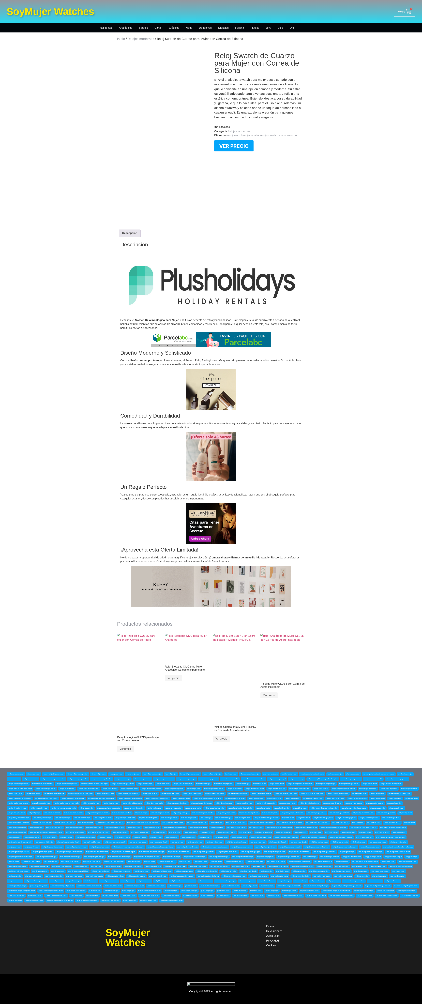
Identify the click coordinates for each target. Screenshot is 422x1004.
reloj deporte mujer (341, 866)
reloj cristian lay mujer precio (207, 871)
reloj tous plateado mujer (103, 818)
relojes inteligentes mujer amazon (130, 798)
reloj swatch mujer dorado (42, 822)
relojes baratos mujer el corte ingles (354, 808)
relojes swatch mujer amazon (278, 135)
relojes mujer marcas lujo (276, 788)
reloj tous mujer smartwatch (125, 818)
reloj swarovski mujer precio (64, 822)
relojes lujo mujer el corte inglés (286, 793)
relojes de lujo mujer (394, 803)
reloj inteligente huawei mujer (70, 857)
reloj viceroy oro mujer (180, 813)
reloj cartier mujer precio (279, 876)
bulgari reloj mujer (258, 895)
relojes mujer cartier (15, 793)
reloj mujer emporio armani (86, 837)
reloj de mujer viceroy (39, 871)
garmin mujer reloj (240, 890)
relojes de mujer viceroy (287, 803)
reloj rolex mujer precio (340, 822)
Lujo (280, 27)
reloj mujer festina (66, 837)
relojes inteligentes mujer (181, 798)
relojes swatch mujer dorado (18, 784)
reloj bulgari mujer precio (109, 881)
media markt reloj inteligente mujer (51, 890)
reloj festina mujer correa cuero (299, 861)
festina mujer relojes (289, 890)
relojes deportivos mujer (224, 803)
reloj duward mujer (388, 861)
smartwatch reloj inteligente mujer (312, 774)
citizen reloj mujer (92, 895)
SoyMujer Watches (50, 11)
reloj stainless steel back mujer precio (110, 822)
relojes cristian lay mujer (39, 808)
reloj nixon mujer (175, 832)
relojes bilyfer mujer (300, 808)
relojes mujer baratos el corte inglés (80, 793)
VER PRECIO (234, 146)
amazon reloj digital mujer (110, 900)
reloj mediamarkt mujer (364, 837)
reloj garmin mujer (134, 861)
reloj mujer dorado (105, 837)
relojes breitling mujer (281, 808)
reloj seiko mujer (216, 822)
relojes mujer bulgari (33, 793)
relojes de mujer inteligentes (309, 803)
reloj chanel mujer (398, 871)
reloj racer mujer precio (54, 827)
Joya (268, 27)
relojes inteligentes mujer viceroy (73, 798)
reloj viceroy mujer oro (269, 813)
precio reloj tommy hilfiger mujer (63, 886)
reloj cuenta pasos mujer (184, 871)
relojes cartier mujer (154, 808)
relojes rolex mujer (243, 784)
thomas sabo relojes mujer (250, 774)
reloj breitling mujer (144, 881)
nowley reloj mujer (267, 886)
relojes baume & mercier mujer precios (324, 808)
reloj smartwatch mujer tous (197, 822)
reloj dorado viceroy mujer (407, 861)
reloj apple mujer (284, 881)
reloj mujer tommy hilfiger (226, 832)
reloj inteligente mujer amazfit (299, 852)
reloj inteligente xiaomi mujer (52, 847)
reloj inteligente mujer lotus (370, 847)
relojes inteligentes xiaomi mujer (399, 793)
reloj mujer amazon (188, 837)
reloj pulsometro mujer (93, 827)
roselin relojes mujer (405, 774)
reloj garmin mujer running (70, 861)
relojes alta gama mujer (17, 813)
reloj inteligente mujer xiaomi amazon (214, 847)
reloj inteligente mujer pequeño (290, 847)
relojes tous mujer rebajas (186, 779)
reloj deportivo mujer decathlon (302, 866)
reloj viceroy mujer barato (386, 813)
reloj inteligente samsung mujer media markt (128, 847)
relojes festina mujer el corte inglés (67, 803)
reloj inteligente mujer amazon (274, 852)
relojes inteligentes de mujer (235, 798)
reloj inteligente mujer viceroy (265, 847)
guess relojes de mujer (189, 890)
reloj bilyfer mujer (161, 881)
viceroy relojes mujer (98, 774)
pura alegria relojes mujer (17, 886)
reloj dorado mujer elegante (61, 866)
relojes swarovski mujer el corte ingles (94, 784)
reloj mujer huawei (50, 837)
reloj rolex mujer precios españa (317, 822)
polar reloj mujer (190, 886)
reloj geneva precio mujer (31, 861)
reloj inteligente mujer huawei (19, 852)
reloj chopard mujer (360, 871)
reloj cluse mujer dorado (248, 871)
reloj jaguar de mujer (32, 847)
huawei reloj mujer (171, 890)
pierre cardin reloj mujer (231, 886)
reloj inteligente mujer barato (227, 852)
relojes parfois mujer (370, 784)
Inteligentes (105, 27)
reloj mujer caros (156, 837)
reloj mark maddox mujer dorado (68, 842)
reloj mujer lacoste (399, 832)
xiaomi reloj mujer (34, 774)
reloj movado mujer (221, 837)
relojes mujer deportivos (389, 788)
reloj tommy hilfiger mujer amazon (266, 818)
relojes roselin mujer (203, 784)
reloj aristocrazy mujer (246, 881)
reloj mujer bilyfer (172, 837)
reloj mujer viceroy (207, 832)
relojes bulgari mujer (263, 808)
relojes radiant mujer (277, 784)
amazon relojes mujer (364, 895)
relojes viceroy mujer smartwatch (53, 779)
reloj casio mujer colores (115, 876)
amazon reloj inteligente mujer (87, 900)
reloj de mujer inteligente (100, 871)
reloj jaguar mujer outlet (398, 842)
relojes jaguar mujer (377, 793)
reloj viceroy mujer (405, 813)
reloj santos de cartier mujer (235, 822)
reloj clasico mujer (282, 871)
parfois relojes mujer (250, 886)
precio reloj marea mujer (113, 886)
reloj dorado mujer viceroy (17, 866)
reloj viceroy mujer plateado (248, 813)
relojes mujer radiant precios (214, 788)
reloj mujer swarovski (283, 832)
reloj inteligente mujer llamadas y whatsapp (398, 847)
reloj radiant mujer (36, 827)
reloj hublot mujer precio (265, 857)
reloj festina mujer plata (255, 861)
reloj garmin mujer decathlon (113, 861)
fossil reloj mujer (255, 890)
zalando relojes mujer (16, 774)
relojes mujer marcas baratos (299, 788)
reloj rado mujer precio (392, 822)
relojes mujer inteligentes (367, 788)
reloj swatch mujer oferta (243, 135)
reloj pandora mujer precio (236, 827)
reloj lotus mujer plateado (277, 842)
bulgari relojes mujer (240, 895)
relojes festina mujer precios (18, 803)
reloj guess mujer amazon (352, 857)
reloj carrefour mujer (397, 876)
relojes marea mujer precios (237, 793)
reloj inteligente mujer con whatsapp (151, 852)
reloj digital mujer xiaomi (133, 866)
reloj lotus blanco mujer (340, 842)
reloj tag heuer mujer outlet (369, 818)
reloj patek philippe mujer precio (174, 827)
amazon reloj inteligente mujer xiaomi (60, 900)
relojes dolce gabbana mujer (132, 803)
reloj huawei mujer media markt (288, 857)
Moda (189, 27)
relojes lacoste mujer (359, 793)
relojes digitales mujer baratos (201, 803)
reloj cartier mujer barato (322, 876)
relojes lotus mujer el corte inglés (312, 793)
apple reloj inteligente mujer (293, 895)
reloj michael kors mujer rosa (261, 837)
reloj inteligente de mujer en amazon (146, 857)
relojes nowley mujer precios (46, 788)
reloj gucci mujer (411, 857)
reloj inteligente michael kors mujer (370, 852)
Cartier (158, 27)
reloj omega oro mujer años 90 (306, 827)
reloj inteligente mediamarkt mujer (398, 852)
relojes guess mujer (292, 798)
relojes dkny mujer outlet (154, 803)
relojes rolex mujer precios (223, 784)
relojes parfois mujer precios (349, 784)
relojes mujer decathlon (409, 788)
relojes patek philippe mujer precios (300, 784)
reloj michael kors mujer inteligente (314, 837)
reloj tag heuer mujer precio (346, 818)
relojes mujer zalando (67, 788)
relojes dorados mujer (111, 803)
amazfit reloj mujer (129, 900)
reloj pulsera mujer (134, 827)
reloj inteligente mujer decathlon (97, 852)
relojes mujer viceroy (110, 788)
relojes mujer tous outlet (129, 788)
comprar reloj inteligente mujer (56, 895)
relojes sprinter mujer (145, 784)
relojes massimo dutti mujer (214, 793)
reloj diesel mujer (258, 866)
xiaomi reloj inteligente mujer (53, 774)
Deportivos (205, 27)
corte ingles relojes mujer (406, 890)
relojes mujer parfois (235, 788)
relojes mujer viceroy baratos (88, 788)
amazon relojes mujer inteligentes (341, 895)
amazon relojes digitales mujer (386, 895)
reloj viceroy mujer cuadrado (339, 813)
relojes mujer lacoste (321, 788)
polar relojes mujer (175, 886)
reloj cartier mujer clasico (300, 876)
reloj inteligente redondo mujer (187, 847)
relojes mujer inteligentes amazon (343, 788)
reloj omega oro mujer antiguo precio (279, 827)
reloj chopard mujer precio (341, 871)
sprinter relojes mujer (289, 774)
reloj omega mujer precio (17, 832)
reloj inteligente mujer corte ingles (123, 852)
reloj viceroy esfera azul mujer (19, 818)
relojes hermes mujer (274, 798)
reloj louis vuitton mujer (215, 842)
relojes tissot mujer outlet (373, 779)
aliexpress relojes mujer (148, 900)
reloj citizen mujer (299, 871)
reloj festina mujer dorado (276, 861)
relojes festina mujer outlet (41, 803)
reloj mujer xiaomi (191, 832)
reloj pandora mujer (255, 827)
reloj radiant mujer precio (17, 827)
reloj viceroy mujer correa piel (363, 813)
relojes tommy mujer (297, 779)
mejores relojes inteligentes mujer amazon (346, 886)
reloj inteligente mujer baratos (204, 852)
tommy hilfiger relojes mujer (189, 774)
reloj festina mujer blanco (323, 861)
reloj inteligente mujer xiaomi (241, 847)
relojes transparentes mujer (164, 779)
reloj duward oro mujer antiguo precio (365, 861)
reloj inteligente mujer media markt (344, 847)
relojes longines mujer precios (338, 793)
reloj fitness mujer (201, 861)
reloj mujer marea (365, 832)
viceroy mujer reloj (133, 774)
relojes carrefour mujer (193, 808)
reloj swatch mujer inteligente (19, 822)
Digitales (223, 27)
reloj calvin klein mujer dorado (36, 881)
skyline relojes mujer (335, 774)
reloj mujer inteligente (32, 837)
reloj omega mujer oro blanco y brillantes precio (46, 832)
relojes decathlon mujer (244, 803)
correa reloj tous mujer (16, 895)
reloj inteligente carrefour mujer (194, 857)
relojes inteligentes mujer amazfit (157, 798)
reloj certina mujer (15, 876)
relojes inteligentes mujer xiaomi (46, 798)
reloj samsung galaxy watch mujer (261, 822)
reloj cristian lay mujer (228, 871)
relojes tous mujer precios (208, 779)
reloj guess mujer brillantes (329, 857)
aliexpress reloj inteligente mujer (172, 900)
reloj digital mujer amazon (219, 866)
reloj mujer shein (300, 832)
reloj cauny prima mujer (33, 876)
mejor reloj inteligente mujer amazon (377, 886)
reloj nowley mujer (159, 832)
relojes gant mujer (395, 798)
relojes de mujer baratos (354, 803)
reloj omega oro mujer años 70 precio (363, 827)
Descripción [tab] (129, 233)
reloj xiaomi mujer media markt (97, 813)
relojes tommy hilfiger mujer (350, 779)
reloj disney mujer (81, 866)
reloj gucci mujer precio (373, 857)
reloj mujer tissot (245, 832)
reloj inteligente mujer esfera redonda (69, 852)
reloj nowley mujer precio (139, 832)
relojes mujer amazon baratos (128, 793)
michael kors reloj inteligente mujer (316, 886)
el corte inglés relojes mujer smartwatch (336, 890)
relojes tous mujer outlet (230, 779)
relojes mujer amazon (150, 793)
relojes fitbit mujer (412, 798)
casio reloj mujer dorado (171, 895)
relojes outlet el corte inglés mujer (20, 788)
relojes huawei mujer (256, 798)
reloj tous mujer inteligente (148, 818)
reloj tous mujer (206, 818)
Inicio (121, 39)
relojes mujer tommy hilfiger (151, 788)
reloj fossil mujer (184, 861)
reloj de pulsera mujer (378, 866)
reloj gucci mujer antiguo (393, 857)
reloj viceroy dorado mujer (42, 818)
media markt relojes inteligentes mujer (22, 890)
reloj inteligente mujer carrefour (178, 852)
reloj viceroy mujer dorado (316, 813)
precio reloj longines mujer (135, 886)
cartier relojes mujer (190, 895)
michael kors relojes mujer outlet (289, 886)
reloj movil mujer (204, 837)
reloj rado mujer (409, 822)
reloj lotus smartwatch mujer (236, 842)
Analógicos (125, 27)
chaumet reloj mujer (129, 895)
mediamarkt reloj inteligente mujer (405, 886)
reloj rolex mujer (357, 822)
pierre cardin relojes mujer (209, 886)
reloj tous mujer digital (188, 818)
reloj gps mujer (14, 861)
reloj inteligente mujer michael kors (317, 847)
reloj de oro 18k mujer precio (18, 871)
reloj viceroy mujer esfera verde (292, 813)
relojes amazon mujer (377, 808)
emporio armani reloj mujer (309, 890)
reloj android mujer (300, 881)
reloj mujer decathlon (123, 837)
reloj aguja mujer (333, 881)
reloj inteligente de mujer (171, 857)
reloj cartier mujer (362, 876)
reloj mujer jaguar (14, 837)
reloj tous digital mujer (242, 818)
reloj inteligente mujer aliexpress (324, 852)
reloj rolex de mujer (373, 822)
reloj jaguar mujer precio (378, 842)
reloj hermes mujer (309, 857)
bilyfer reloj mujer (274, 895)
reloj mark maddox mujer (92, 842)
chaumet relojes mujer (110, 895)
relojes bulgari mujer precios (214, 808)
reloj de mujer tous (57, 871)
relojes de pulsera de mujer (266, 803)
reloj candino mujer (15, 881)
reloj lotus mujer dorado (299, 842)
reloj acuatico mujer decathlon (354, 881)
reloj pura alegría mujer (74, 827)
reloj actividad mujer (393, 881)
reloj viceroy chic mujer (82, 818)
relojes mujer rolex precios (174, 788)
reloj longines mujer (358, 842)
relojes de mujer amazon (374, 803)
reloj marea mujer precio (138, 842)
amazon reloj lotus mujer (34, 900)
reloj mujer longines (382, 832)
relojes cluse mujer (86, 808)
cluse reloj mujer (76, 895)
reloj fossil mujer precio (167, 861)
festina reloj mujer (272, 890)
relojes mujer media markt (255, 788)
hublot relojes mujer (111, 890)
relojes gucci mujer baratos (357, 798)
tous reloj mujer (171, 774)
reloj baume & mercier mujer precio (183, 881)
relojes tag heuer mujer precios (396, 779)
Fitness (255, 27)
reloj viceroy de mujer (63, 818)
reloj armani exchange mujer (225, 881)
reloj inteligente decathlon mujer (119, 857)
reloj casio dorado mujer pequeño (182, 876)
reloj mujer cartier (140, 837)
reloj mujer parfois (331, 832)
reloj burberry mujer (73, 881)
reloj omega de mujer (120, 832)
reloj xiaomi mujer (141, 813)
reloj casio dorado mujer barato (208, 876)
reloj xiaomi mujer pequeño (73, 813)
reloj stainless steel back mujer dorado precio (142, 822)
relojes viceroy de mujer (142, 779)
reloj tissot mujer (288, 818)
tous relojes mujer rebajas (152, 774)
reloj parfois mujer (217, 827)
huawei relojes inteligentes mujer (149, 890)
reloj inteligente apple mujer (219, 857)
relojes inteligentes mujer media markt (101, 798)
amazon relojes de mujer (409, 895)
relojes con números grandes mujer (64, 808)
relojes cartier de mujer (173, 808)
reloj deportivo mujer (324, 866)
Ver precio (126, 748)
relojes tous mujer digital (277, 779)
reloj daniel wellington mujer (162, 871)
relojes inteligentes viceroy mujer (20, 798)
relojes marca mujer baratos (261, 793)
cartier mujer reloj (223, 895)
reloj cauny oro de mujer (53, 876)
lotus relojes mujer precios (76, 890)
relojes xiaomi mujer (31, 779)
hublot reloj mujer (128, 890)
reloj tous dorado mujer (223, 818)
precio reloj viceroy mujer (38, 886)
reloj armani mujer (205, 881)
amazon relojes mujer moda (316, 895)
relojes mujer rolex (193, 788)
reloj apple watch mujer (266, 881)
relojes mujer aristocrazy (105, 793)
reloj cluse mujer (266, 871)
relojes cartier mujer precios (133, 808)
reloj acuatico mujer (375, 881)
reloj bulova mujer (90, 881)
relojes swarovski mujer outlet (67, 784)
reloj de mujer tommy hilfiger (78, 871)
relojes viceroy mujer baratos (101, 779)
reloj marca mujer (177, 842)
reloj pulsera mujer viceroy (115, 827)
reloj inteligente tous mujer (100, 847)
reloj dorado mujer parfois (39, 866)
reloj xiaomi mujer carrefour (121, 813)
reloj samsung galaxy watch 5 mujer (289, 822)
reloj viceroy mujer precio (226, 813)
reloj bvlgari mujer (56, 881)
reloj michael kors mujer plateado (286, 837)
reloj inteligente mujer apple (250, 852)
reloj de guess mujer (142, 871)
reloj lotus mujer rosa (258, 842)
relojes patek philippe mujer (325, 784)
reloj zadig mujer (34, 813)
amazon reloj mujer (15, 900)
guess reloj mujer (207, 890)
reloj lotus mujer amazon (319, 842)
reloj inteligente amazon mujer (242, 857)
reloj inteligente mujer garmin (42, 852)
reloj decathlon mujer (359, 866)
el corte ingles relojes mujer (363, 890)
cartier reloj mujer (207, 895)
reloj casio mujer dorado (94, 876)
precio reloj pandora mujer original (89, 886)
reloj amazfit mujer (317, 881)
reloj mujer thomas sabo (263, 832)
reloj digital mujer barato (198, 866)
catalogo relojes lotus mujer (149, 895)
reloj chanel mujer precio (380, 871)
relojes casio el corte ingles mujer (108, 808)
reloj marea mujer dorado (158, 842)
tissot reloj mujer (231, 774)
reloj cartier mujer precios (258, 876)
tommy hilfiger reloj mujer (212, 774)
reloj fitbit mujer (216, 861)
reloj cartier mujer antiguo (343, 876)
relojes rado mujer (259, 784)
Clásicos (174, 27)
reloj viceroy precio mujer (160, 813)
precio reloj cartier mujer (156, 886)
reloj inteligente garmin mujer (94, 857)
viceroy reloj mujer (116, 774)
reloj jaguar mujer (14, 847)
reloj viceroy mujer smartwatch (202, 813)
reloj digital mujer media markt (175, 866)
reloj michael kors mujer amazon (341, 837)
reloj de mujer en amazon (121, 871)
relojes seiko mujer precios (183, 784)
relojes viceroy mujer (123, 779)
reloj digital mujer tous (153, 866)
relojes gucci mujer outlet (335, 798)
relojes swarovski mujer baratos (123, 784)
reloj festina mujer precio (234, 861)
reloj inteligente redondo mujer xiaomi (160, 847)
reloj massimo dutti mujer (44, 842)
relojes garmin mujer (378, 798)
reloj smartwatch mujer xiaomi (173, 822)
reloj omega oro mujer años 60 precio (393, 827)
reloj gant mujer (149, 861)
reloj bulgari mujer (127, 881)
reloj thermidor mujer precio (323, 818)
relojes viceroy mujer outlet (78, 779)
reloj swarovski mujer (85, 822)
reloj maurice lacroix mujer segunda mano (390, 837)
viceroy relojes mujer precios (77, 774)
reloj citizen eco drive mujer (318, 871)
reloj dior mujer (96, 866)
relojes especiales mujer (91, 803)
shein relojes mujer (352, 774)
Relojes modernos (141, 39)
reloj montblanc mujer (239, 837)
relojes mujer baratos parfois (54, 793)
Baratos (143, 27)
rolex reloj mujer (14, 779)
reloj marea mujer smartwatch (115, 842)
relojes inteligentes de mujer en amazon (207, 798)
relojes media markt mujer (192, 793)
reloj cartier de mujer (379, 876)
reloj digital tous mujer (113, 866)
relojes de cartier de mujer (18, 808)
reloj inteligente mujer (347, 852)
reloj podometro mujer (152, 827)
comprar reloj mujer (35, 895)
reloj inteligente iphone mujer (46, 857)
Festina (239, 27)
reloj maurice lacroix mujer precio (20, 842)
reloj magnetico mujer (195, 842)
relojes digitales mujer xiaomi (177, 803)
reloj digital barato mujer (240, 866)
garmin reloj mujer (223, 890)
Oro (292, 27)
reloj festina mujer (342, 861)
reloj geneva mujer (51, 861)
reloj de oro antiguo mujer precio (401, 866)
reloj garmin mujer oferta (91, 861)
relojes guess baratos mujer (312, 798)
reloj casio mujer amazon (136, 876)
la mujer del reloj (94, 890)
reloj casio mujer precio (74, 876)
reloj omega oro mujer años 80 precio (333, 827)
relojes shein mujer (163, 784)
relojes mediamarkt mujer (170, 793)
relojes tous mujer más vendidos (253, 779)
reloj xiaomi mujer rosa (52, 813)
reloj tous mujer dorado (169, 818)
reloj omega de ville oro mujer (98, 832)
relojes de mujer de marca (332, 803)
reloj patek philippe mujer (198, 827)
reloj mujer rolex (315, 832)
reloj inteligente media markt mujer (20, 857)
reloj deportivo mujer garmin (278, 866)
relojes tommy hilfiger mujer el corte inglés (322, 779)
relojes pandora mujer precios (391, 784)
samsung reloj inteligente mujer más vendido (378, 774)
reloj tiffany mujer (304, 818)
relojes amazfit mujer (396, 808)
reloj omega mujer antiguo (75, 832)
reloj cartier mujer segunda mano (234, 876)
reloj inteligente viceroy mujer (77, 847)
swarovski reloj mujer (270, 774)
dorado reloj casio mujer (385, 890)
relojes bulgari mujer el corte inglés (240, 808)
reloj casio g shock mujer (157, 876)
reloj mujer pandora (348, 832)
